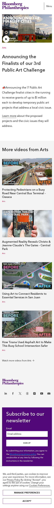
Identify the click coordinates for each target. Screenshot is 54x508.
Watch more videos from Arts (16, 360)
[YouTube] (42, 391)
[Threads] (28, 391)
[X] (21, 391)
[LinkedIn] (6, 391)
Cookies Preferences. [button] (39, 485)
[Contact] (49, 391)
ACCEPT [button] (27, 501)
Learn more (9, 116)
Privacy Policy (13, 479)
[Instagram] (35, 391)
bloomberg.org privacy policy (23, 454)
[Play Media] (6, 39)
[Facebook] (13, 391)
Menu (49, 6)
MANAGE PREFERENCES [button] (27, 492)
